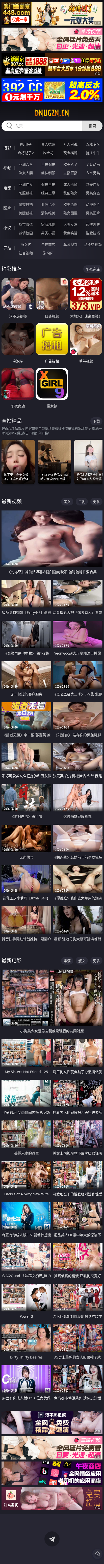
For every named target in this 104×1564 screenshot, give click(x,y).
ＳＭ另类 (93, 172)
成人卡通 (70, 184)
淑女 (81, 960)
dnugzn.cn (52, 113)
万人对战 (70, 144)
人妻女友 (70, 224)
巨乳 (81, 501)
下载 (96, 421)
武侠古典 (93, 224)
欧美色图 (70, 204)
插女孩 (25, 244)
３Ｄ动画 (93, 164)
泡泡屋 (48, 253)
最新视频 (12, 501)
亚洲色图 (48, 204)
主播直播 (70, 172)
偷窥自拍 (26, 204)
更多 (96, 501)
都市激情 (26, 224)
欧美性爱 (93, 184)
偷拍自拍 (48, 184)
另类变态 (93, 192)
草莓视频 (70, 244)
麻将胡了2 (26, 152)
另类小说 (48, 233)
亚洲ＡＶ (26, 164)
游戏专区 (93, 144)
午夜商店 (48, 244)
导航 (7, 248)
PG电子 (26, 144)
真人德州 (48, 144)
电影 (7, 188)
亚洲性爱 (26, 184)
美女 (67, 501)
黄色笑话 (70, 233)
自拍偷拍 (48, 164)
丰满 (67, 960)
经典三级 (48, 192)
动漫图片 (93, 204)
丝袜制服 (48, 172)
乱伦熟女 (70, 192)
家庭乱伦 (48, 224)
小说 (7, 228)
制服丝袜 (26, 192)
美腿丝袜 (26, 213)
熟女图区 (70, 213)
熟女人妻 (26, 172)
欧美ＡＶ (70, 164)
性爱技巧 (93, 233)
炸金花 (48, 152)
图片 (7, 208)
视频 (7, 168)
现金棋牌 (70, 152)
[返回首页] (97, 1554)
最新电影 (12, 960)
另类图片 (93, 213)
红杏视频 (26, 253)
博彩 (7, 148)
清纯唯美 (48, 213)
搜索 (92, 125)
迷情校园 (26, 233)
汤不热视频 (93, 244)
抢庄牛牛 (93, 152)
